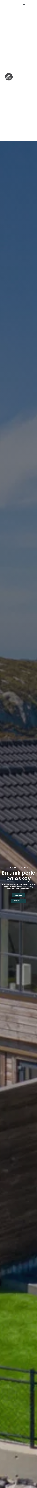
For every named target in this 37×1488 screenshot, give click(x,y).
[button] (24, 4)
